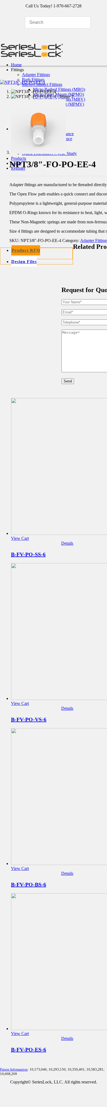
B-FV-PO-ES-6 (28, 1050)
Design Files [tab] (24, 261)
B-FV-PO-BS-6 (28, 884)
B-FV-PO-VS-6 (28, 719)
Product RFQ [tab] (26, 250)
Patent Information (14, 1069)
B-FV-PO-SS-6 (28, 554)
